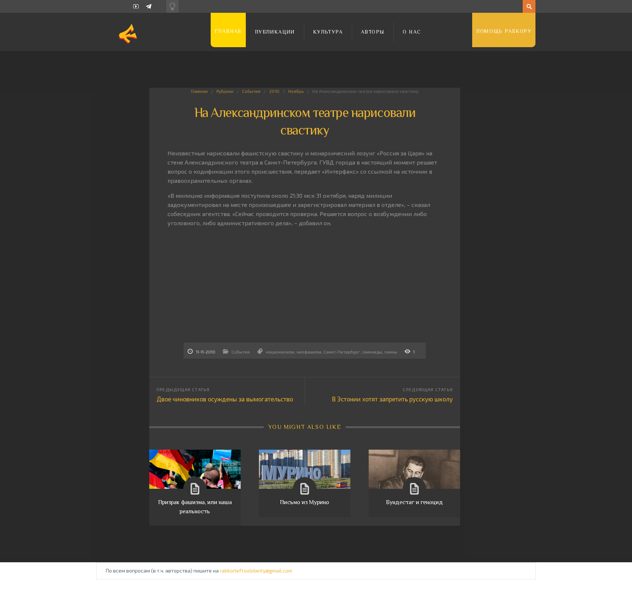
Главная (228, 31)
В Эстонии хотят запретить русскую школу (392, 399)
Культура (328, 32)
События (251, 91)
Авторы (372, 32)
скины (390, 351)
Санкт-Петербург (342, 351)
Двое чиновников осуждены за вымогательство (225, 399)
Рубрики (225, 91)
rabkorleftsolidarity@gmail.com (256, 570)
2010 (274, 91)
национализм (280, 351)
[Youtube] (135, 6)
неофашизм (309, 351)
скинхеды (372, 351)
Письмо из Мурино (304, 502)
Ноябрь (296, 91)
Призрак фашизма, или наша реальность (195, 506)
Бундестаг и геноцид (414, 502)
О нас (412, 32)
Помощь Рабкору (503, 31)
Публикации (275, 32)
